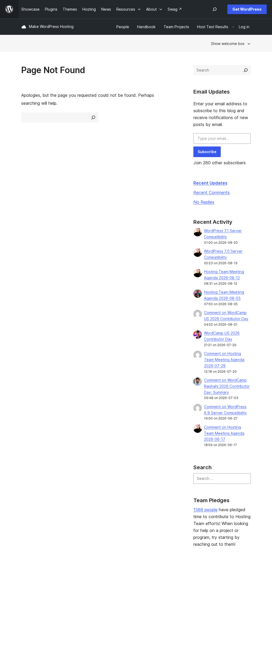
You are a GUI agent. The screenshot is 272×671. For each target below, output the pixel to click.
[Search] (246, 70)
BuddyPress (222, 607)
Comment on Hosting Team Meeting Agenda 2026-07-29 (224, 359)
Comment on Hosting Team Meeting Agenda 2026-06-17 (224, 433)
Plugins (74, 599)
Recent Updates (210, 183)
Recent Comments (211, 192)
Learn (120, 582)
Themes (75, 591)
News (26, 591)
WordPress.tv (129, 607)
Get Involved (173, 582)
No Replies (203, 202)
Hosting (28, 599)
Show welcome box (228, 43)
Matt (215, 591)
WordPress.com (225, 582)
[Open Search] (214, 9)
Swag (169, 607)
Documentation (128, 591)
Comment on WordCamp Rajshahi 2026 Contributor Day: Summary (227, 386)
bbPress (218, 599)
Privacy (27, 607)
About (26, 582)
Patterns (75, 607)
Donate (171, 599)
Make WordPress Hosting (51, 26)
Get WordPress (247, 9)
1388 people (205, 509)
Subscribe (207, 151)
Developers (125, 599)
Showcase (77, 582)
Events (168, 591)
